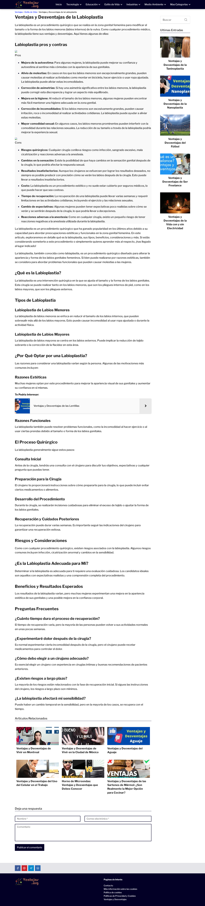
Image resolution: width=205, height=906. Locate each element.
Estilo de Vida (112, 4)
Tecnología (72, 4)
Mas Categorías (179, 4)
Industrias (132, 4)
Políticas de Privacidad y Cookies (120, 896)
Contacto (108, 885)
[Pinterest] (24, 868)
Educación (92, 4)
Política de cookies (113, 892)
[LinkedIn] (38, 868)
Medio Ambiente (154, 4)
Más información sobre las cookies (120, 889)
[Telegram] (31, 868)
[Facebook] (18, 868)
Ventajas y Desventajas (115, 899)
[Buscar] (185, 19)
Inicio (59, 4)
